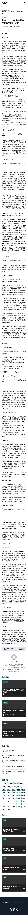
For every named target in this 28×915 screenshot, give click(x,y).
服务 (9, 801)
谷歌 (9, 809)
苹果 (24, 807)
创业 (5, 820)
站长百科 (4, 17)
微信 (9, 795)
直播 (19, 804)
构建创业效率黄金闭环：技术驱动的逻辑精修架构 (11, 756)
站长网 (5, 2)
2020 (4, 783)
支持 (14, 798)
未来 (14, 801)
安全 (14, 792)
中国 (21, 783)
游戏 (24, 801)
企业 (4, 789)
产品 (4, 786)
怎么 (19, 795)
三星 (16, 783)
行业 (4, 809)
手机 (24, 795)
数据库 (14, 29)
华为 (24, 789)
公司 (14, 789)
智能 (24, 798)
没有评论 (18, 26)
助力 (19, 789)
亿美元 (14, 786)
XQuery (4, 29)
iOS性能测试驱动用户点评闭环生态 (11, 761)
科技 (24, 804)
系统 (9, 807)
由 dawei (6, 26)
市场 (24, 792)
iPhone (10, 783)
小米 (19, 792)
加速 (8, 29)
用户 (4, 804)
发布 (4, 792)
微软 (14, 795)
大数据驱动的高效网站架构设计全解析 (13, 712)
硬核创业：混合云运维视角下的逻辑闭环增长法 (11, 750)
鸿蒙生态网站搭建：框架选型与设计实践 (13, 732)
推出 (9, 798)
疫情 (14, 804)
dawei (15, 662)
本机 (17, 29)
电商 (9, 804)
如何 (9, 792)
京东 (9, 786)
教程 (5, 877)
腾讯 (19, 807)
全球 (9, 789)
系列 (4, 807)
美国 (14, 807)
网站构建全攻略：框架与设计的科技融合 (13, 691)
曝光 (4, 801)
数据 (19, 798)
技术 (11, 29)
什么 (20, 786)
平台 (4, 795)
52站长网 (9, 902)
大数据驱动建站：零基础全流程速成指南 (11, 767)
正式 (19, 801)
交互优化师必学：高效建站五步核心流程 (11, 772)
